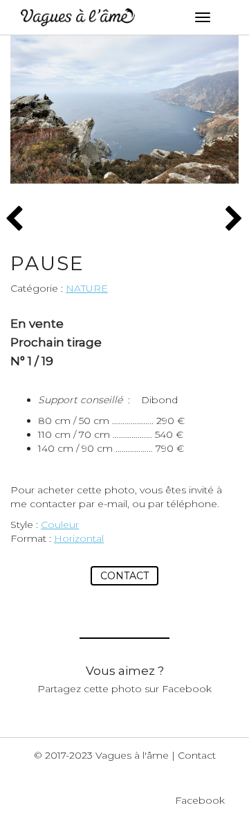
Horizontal (79, 538)
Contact (124, 576)
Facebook (200, 800)
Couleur (60, 524)
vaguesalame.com (78, 17)
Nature (87, 288)
